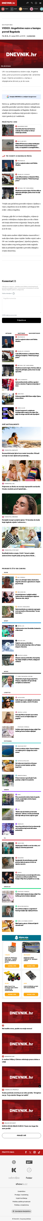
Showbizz (25, 8)
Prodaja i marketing (21, 1195)
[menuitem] (36, 3)
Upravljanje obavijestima (22, 1211)
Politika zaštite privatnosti (21, 1201)
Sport (15, 8)
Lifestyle (36, 8)
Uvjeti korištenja (21, 1198)
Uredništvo (21, 1191)
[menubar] (36, 3)
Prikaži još (21, 1135)
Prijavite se (21, 320)
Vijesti (6, 8)
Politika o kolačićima (21, 1205)
